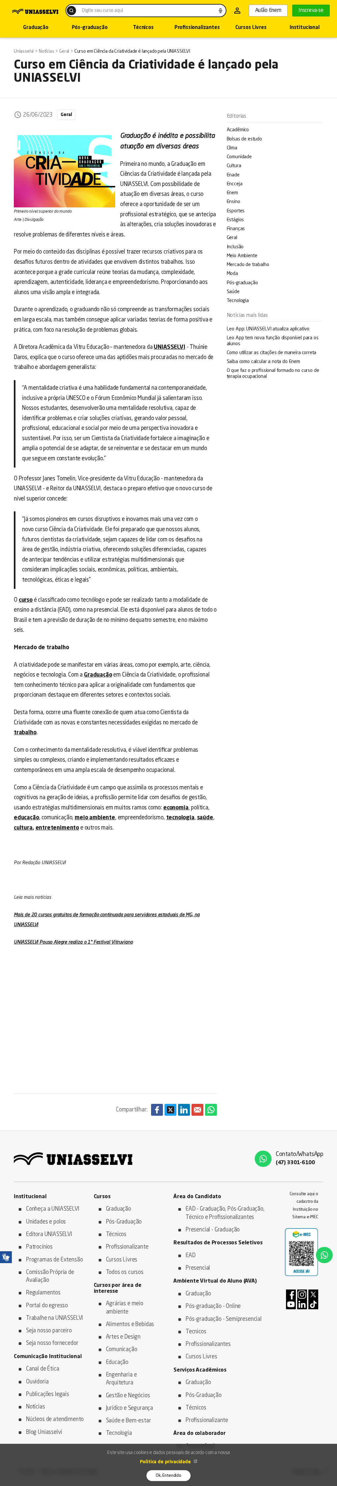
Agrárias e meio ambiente (124, 1308)
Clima (232, 148)
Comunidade (239, 157)
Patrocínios (39, 1247)
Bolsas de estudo (244, 139)
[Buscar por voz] (220, 10)
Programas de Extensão (54, 1260)
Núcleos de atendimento (55, 1419)
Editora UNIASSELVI (49, 1234)
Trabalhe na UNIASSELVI (54, 1318)
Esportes (236, 211)
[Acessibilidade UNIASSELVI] (6, 1257)
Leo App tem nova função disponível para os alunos (273, 341)
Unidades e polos (46, 1222)
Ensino (233, 201)
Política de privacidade (166, 1462)
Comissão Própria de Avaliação (50, 1276)
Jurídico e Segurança (129, 1408)
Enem (232, 193)
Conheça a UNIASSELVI (52, 1209)
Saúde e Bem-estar (128, 1421)
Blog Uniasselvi (44, 1432)
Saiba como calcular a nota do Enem (263, 361)
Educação (117, 1362)
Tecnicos (196, 1332)
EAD (190, 1256)
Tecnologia (238, 300)
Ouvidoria (37, 1382)
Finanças (236, 229)
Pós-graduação (90, 27)
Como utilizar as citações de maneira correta (272, 352)
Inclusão (235, 247)
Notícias (35, 1407)
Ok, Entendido (168, 1475)
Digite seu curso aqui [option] (102, 10)
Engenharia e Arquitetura (121, 1379)
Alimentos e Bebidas (130, 1324)
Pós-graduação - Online (213, 1306)
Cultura (234, 166)
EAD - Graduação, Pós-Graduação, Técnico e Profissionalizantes (225, 1213)
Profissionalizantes (197, 27)
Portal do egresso (47, 1306)
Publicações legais (47, 1394)
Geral (232, 237)
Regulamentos (43, 1293)
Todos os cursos (124, 1272)
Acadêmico (238, 130)
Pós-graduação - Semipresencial (224, 1319)
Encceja (235, 184)
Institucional (305, 27)
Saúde (233, 291)
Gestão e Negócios (128, 1396)
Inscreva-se (311, 10)
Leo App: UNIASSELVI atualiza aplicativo (268, 329)
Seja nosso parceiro (49, 1331)
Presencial (198, 1268)
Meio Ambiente (242, 256)
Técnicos (143, 27)
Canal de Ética (42, 1369)
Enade (233, 175)
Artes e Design (123, 1337)
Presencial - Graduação (213, 1230)
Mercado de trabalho (248, 264)
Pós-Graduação (124, 1222)
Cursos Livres (251, 27)
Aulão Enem (268, 10)
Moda (232, 273)
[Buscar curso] (71, 10)
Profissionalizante (127, 1247)
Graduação (35, 27)
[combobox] (145, 10)
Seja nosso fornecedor (52, 1343)
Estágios (235, 220)
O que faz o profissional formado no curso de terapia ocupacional (273, 373)
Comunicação (121, 1349)
